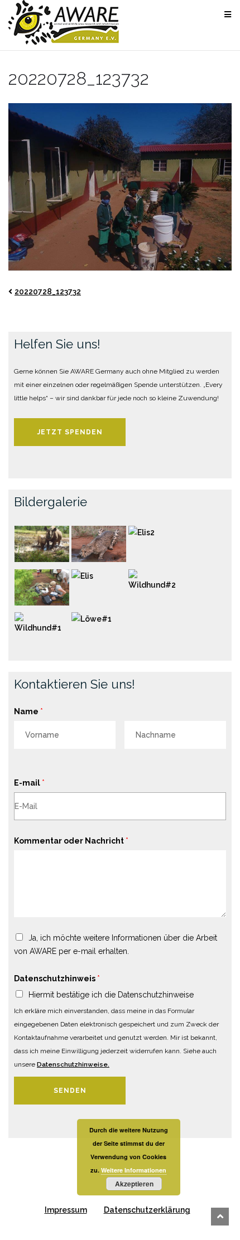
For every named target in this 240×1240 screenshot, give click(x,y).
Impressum (66, 1209)
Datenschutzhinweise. (73, 1064)
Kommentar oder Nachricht (71, 840)
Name (28, 711)
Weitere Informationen (133, 1170)
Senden (70, 1090)
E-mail (29, 782)
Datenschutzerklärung (147, 1209)
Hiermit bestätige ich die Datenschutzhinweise (111, 994)
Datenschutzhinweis (57, 978)
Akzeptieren (134, 1184)
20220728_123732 (48, 291)
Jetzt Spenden (70, 432)
